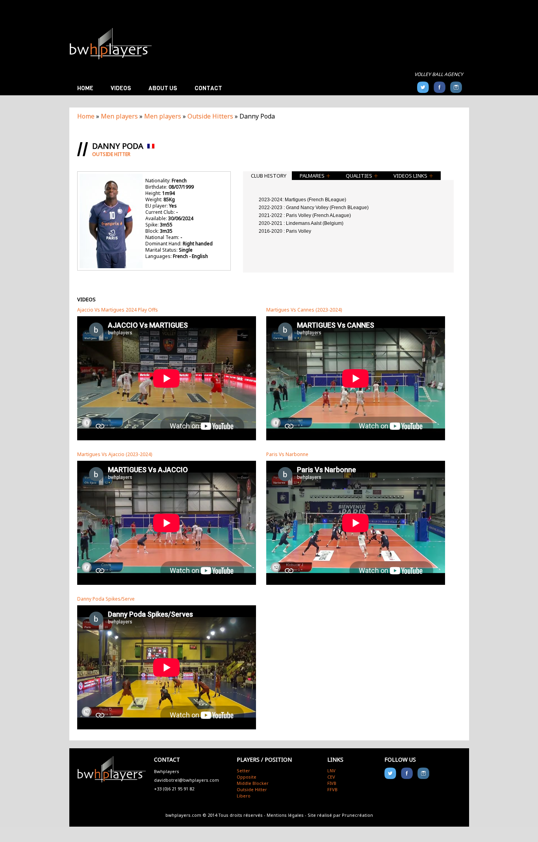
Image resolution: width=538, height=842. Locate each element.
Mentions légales (285, 815)
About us (162, 88)
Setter (243, 770)
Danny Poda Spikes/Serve (106, 599)
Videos (121, 88)
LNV (331, 770)
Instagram (456, 87)
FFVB (332, 789)
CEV (331, 777)
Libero (243, 796)
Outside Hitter (252, 789)
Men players (119, 116)
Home (85, 88)
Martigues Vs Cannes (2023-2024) (304, 310)
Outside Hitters (210, 116)
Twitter (423, 87)
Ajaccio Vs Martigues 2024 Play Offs (117, 310)
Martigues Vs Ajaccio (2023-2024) (114, 454)
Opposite (246, 777)
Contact (208, 88)
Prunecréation (357, 815)
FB (439, 87)
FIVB (331, 783)
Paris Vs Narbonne (287, 454)
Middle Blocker (253, 783)
